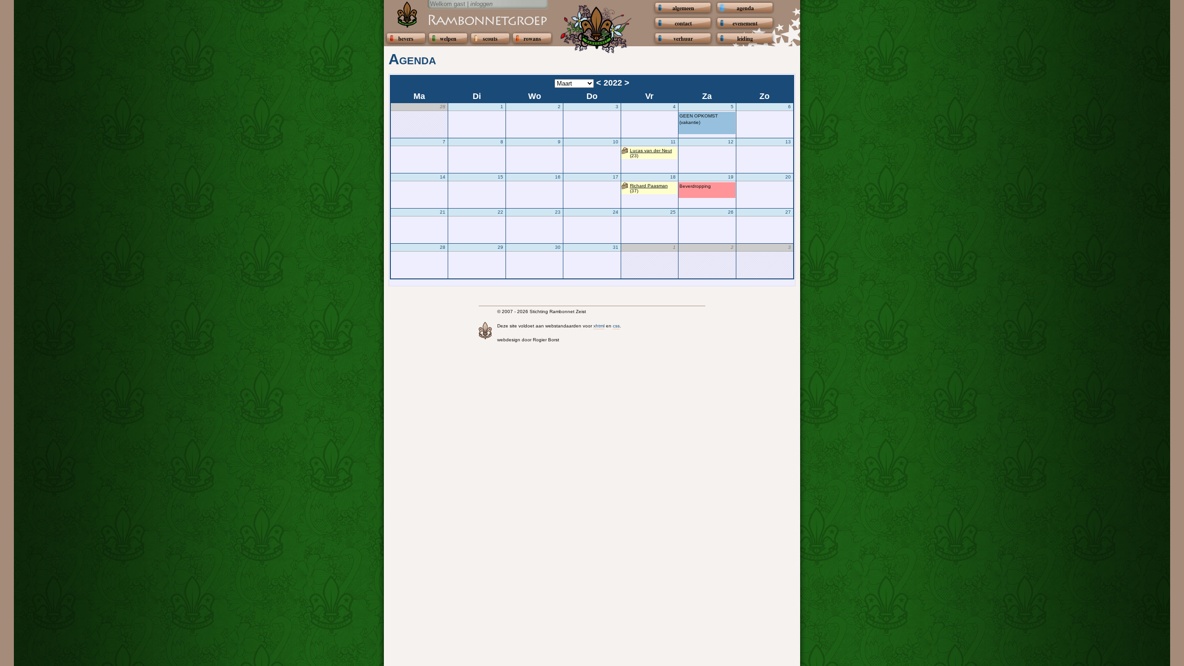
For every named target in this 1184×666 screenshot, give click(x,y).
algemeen (683, 8)
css (616, 325)
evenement (745, 23)
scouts (490, 39)
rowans (532, 39)
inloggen (481, 3)
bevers (405, 39)
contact (683, 23)
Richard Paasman (649, 185)
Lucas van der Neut (651, 150)
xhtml (598, 325)
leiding (745, 39)
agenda (745, 8)
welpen (448, 39)
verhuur (683, 39)
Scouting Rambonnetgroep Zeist (465, 19)
